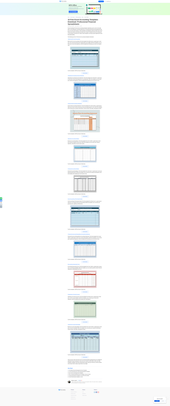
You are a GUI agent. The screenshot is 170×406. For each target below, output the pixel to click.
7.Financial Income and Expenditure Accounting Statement (79, 234)
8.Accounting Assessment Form (74, 264)
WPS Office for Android (73, 395)
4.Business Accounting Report (73, 138)
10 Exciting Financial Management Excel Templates (77, 370)
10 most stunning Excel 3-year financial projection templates (79, 371)
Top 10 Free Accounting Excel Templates (75, 372)
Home (68, 17)
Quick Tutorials (72, 17)
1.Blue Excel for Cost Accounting (74, 39)
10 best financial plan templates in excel (75, 376)
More (82, 17)
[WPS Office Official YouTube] (81, 380)
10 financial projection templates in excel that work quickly (78, 375)
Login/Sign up (108, 1)
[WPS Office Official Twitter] (78, 380)
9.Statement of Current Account (74, 294)
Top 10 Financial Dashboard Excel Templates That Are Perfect (79, 374)
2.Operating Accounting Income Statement (76, 75)
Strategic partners (84, 395)
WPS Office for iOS (73, 397)
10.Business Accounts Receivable (74, 324)
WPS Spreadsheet (78, 17)
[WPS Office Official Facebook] (96, 392)
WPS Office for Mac (73, 393)
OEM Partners (84, 393)
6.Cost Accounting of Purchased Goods (75, 198)
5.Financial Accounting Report (73, 168)
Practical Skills (86, 17)
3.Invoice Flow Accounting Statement (75, 103)
